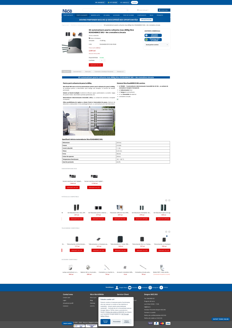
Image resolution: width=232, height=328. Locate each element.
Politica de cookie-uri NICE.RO (153, 318)
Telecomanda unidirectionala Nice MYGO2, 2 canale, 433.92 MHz (72, 244)
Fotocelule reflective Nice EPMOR (116, 213)
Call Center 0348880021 (154, 35)
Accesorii (116, 15)
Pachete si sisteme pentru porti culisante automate (86, 25)
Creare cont (66, 297)
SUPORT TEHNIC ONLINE (221, 319)
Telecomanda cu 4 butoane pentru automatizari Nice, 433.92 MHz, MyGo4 (94, 244)
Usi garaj (106, 15)
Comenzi (65, 306)
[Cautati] (127, 10)
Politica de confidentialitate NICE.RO (155, 315)
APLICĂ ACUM (146, 19)
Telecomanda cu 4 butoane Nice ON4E (159, 244)
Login (64, 300)
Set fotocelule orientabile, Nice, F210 (138, 213)
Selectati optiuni (138, 219)
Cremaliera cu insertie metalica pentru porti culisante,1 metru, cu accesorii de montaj (107, 272)
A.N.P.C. (92, 306)
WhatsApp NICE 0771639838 (155, 39)
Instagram (155, 287)
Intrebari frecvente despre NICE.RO (155, 310)
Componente (141, 15)
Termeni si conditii (150, 312)
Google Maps (123, 287)
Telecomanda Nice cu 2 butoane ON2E (138, 244)
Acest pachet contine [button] (152, 44)
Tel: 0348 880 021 (149, 298)
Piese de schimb (128, 15)
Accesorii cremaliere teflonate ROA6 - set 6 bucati (125, 272)
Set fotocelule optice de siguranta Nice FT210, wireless (159, 213)
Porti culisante (82, 15)
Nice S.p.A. (93, 297)
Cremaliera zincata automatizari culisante (143, 272)
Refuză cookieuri (126, 321)
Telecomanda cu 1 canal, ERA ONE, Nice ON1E (116, 244)
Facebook (145, 287)
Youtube (134, 287)
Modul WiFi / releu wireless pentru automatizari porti (161, 272)
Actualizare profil (68, 303)
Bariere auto (95, 15)
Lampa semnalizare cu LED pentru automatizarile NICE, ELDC (71, 272)
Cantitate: (92, 60)
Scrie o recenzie (94, 35)
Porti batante (68, 15)
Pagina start (65, 25)
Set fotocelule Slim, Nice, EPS (72, 213)
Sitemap (92, 303)
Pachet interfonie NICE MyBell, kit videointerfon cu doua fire (72, 181)
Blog (151, 15)
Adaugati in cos (95, 65)
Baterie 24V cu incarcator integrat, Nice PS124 (89, 272)
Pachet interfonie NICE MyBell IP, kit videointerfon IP (94, 181)
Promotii (160, 15)
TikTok (165, 287)
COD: (90, 44)
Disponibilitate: (93, 57)
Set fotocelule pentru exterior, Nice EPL (94, 213)
